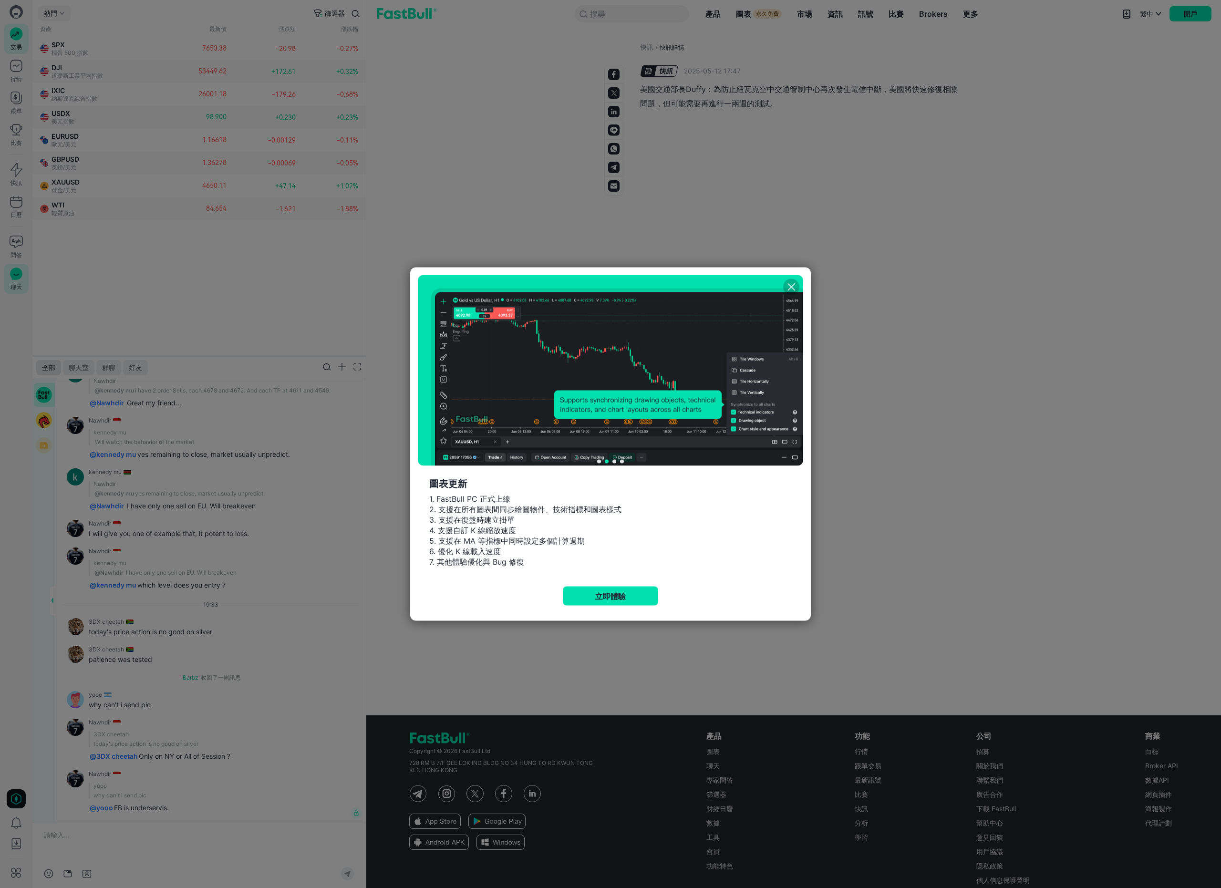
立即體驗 (610, 596)
